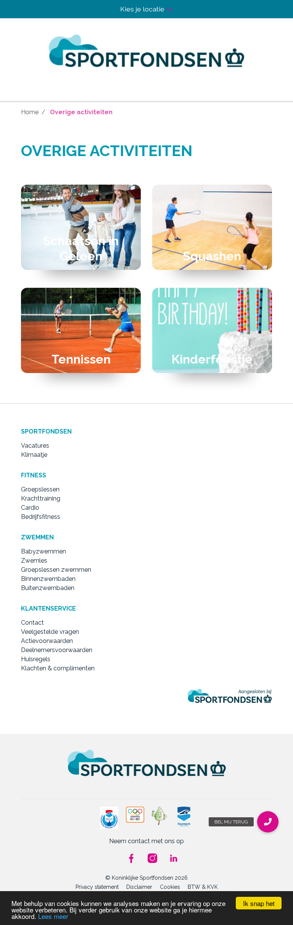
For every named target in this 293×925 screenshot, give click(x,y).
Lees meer (53, 916)
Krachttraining (40, 498)
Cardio (30, 507)
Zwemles (34, 560)
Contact (32, 622)
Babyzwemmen (43, 551)
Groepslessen (40, 489)
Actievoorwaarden (47, 640)
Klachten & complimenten (58, 668)
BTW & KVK (203, 887)
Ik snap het (259, 903)
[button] (268, 821)
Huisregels (35, 659)
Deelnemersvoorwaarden (56, 650)
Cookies (170, 887)
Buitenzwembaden (47, 588)
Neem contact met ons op (146, 841)
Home (30, 112)
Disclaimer (139, 887)
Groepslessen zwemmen (56, 569)
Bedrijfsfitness (40, 516)
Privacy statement (97, 887)
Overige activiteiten (81, 112)
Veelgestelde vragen (50, 631)
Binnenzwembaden (48, 578)
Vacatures (35, 445)
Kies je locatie (143, 9)
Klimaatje (34, 454)
